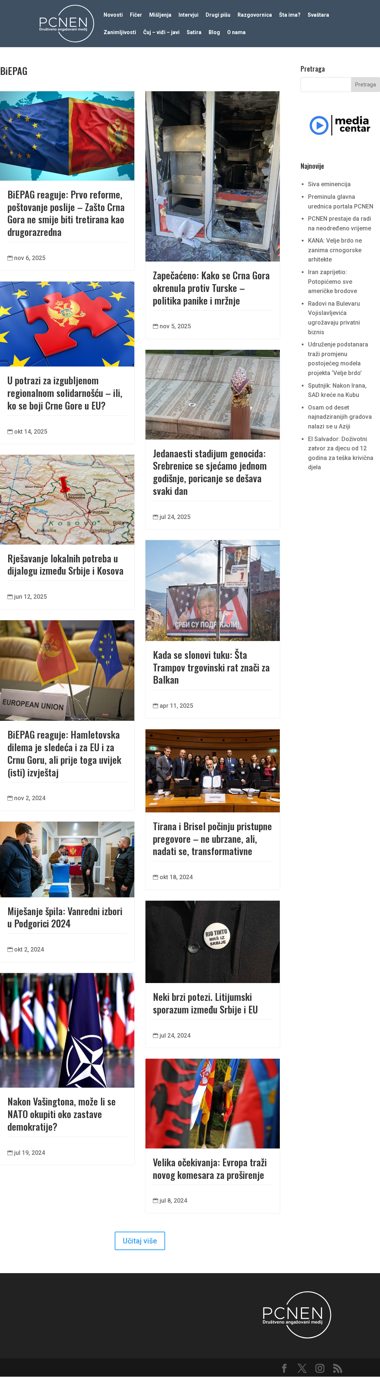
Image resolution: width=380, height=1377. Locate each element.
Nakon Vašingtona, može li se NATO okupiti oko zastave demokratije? (61, 1114)
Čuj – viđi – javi (161, 32)
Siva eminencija (329, 184)
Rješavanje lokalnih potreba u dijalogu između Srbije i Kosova (65, 564)
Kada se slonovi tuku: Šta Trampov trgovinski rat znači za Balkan (211, 667)
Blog (214, 32)
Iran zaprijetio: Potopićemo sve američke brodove (332, 282)
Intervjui (188, 15)
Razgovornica (255, 15)
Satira (194, 32)
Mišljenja (160, 15)
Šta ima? (290, 15)
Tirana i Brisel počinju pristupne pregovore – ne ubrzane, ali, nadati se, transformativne (212, 838)
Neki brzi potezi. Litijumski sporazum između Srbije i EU (205, 1002)
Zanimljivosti (120, 32)
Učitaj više (140, 1240)
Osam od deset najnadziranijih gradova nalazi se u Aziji (340, 417)
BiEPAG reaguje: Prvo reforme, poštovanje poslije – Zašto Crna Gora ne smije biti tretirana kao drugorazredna (66, 213)
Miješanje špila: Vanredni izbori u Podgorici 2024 (64, 917)
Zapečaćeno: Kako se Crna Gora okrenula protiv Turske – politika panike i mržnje (211, 288)
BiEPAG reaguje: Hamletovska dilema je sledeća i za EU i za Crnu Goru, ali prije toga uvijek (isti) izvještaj (64, 753)
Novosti (113, 15)
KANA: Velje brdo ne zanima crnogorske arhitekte (335, 250)
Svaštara (318, 15)
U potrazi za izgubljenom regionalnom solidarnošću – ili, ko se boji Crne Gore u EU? (64, 393)
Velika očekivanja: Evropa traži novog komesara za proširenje (210, 1168)
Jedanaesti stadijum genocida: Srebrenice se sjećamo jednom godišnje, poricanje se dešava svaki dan (210, 472)
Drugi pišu (218, 15)
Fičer (136, 15)
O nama (236, 32)
